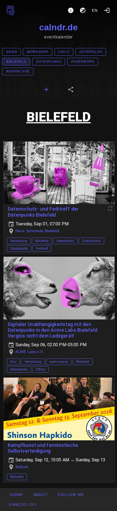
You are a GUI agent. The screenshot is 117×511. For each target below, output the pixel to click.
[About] (71, 10)
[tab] (46, 89)
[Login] (107, 10)
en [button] (95, 10)
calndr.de (58, 27)
